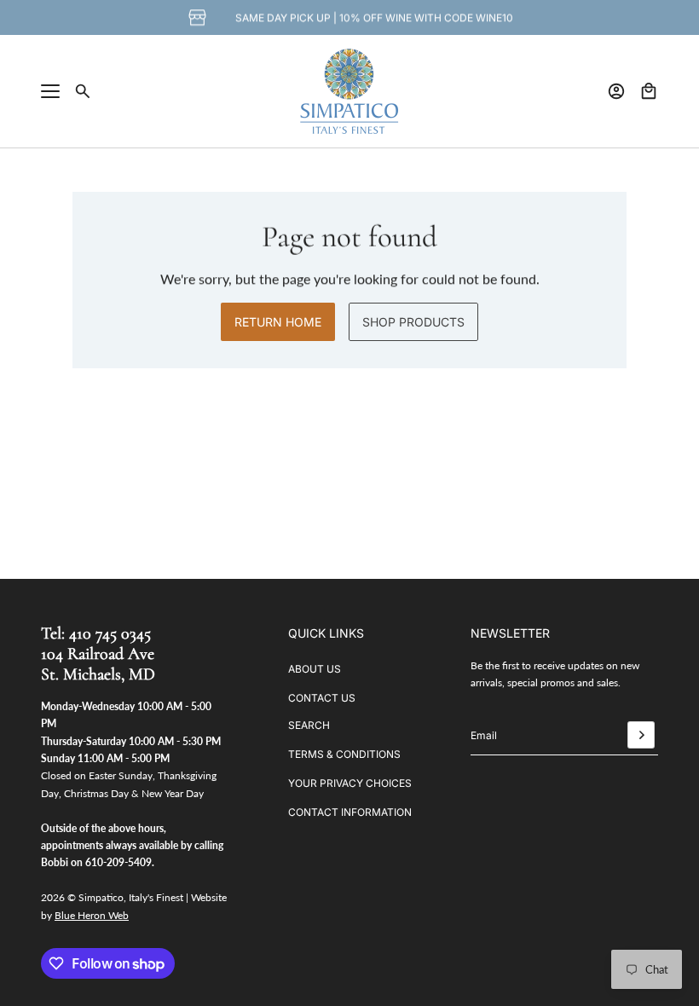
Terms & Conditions (344, 754)
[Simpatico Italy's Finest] (349, 91)
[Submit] (641, 735)
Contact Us (321, 697)
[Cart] (648, 91)
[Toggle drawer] (50, 91)
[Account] (616, 91)
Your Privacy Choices (350, 783)
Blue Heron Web (92, 915)
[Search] (82, 91)
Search (309, 725)
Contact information (350, 812)
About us (314, 668)
